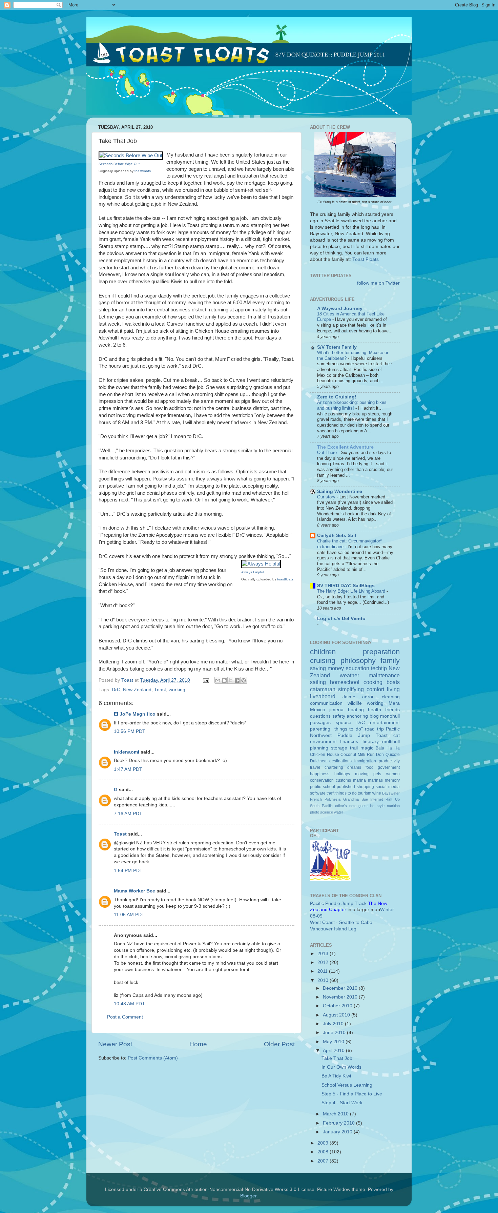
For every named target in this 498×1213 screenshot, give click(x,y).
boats (393, 682)
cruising (322, 660)
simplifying (351, 689)
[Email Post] (205, 680)
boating (356, 709)
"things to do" (348, 729)
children (323, 651)
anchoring (357, 716)
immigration (365, 761)
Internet (376, 799)
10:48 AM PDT (129, 1003)
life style (377, 806)
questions (320, 716)
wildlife (355, 703)
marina (359, 780)
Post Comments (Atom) (153, 1058)
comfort (375, 689)
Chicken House (324, 754)
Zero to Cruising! (336, 396)
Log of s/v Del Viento (341, 618)
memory (392, 780)
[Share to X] (230, 680)
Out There (327, 452)
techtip (379, 668)
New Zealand (137, 689)
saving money (327, 668)
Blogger (248, 1195)
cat (396, 735)
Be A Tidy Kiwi (336, 1075)
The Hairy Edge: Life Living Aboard (352, 591)
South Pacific (321, 806)
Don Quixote (388, 754)
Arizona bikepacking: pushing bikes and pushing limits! (352, 405)
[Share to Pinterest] (243, 680)
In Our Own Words (341, 1067)
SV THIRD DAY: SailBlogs (346, 585)
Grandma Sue (355, 799)
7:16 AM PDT (128, 813)
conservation (322, 780)
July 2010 (334, 1023)
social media (388, 786)
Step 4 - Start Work (341, 1102)
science (326, 812)
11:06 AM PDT (129, 914)
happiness (319, 774)
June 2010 (335, 1032)
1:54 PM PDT (128, 870)
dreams (354, 767)
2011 (323, 971)
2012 (323, 962)
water (338, 812)
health (374, 709)
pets (377, 774)
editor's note (345, 806)
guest (363, 806)
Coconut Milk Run (357, 754)
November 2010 (341, 997)
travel (315, 767)
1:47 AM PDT (128, 769)
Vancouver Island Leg (333, 928)
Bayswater (391, 793)
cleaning (391, 696)
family (390, 660)
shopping (365, 786)
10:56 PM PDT (129, 731)
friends (392, 709)
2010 (323, 980)
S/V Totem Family (337, 347)
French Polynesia (325, 799)
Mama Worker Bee (134, 890)
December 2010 (341, 988)
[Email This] (217, 680)
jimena (336, 709)
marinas (375, 780)
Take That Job (336, 1058)
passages (320, 722)
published (346, 786)
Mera (394, 703)
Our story (327, 496)
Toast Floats (365, 259)
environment (323, 741)
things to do (346, 793)
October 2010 (338, 1005)
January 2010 (338, 1131)
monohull (390, 716)
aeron (368, 696)
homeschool (344, 682)
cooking (373, 682)
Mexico (317, 709)
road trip (374, 729)
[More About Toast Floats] (355, 195)
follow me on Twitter (378, 283)
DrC (116, 689)
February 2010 (339, 1123)
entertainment (385, 722)
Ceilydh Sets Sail (336, 535)
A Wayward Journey (339, 308)
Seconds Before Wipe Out (119, 164)
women (393, 774)
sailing (318, 682)
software (318, 793)
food (370, 767)
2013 (323, 953)
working (177, 689)
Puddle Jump (353, 735)
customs (343, 780)
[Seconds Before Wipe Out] (131, 155)
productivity (389, 761)
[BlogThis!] (224, 680)
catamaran (322, 689)
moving (362, 774)
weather (349, 675)
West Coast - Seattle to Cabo (341, 922)
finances (349, 741)
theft (330, 793)
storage (339, 748)
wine (376, 793)
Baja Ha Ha (388, 748)
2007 (323, 1161)
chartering (334, 767)
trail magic (361, 748)
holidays (342, 774)
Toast (160, 689)
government (389, 767)
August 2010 (337, 1014)
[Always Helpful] (261, 564)
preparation (381, 651)
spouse (343, 722)
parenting (320, 729)
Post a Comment (125, 1017)
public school (322, 786)
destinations (340, 761)
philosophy (358, 660)
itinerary (370, 741)
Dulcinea (318, 761)
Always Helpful (252, 572)
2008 (323, 1151)
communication (326, 703)
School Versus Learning (346, 1085)
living (393, 689)
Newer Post (115, 1044)
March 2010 (336, 1113)
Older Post (279, 1044)
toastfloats (142, 171)
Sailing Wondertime (339, 491)
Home (198, 1044)
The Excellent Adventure (345, 447)
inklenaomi (126, 752)
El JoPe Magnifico (134, 714)
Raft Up (393, 799)
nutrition (393, 806)
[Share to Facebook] (237, 680)
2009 (323, 1143)
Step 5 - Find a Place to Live (351, 1093)
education (357, 668)
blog (374, 716)
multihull (391, 741)
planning (319, 748)
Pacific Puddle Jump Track (338, 903)
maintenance (384, 675)
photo (314, 812)
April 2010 (334, 1050)
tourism (364, 793)
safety (338, 716)
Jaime (349, 696)
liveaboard (322, 696)
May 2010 (334, 1041)
